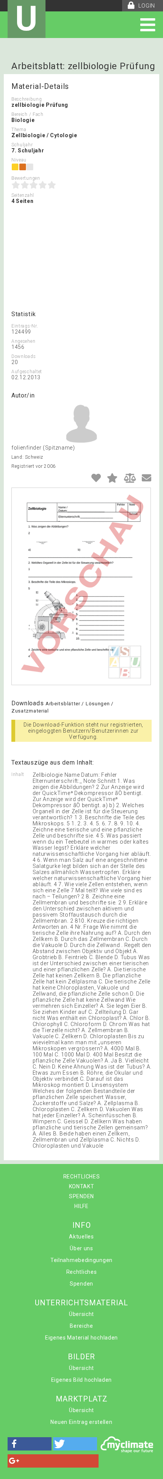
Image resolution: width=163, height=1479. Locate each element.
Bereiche (81, 1326)
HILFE (81, 1206)
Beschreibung (26, 99)
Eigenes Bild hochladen (81, 1380)
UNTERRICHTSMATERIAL (81, 1302)
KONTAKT (81, 1186)
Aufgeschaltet (26, 371)
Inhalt (17, 774)
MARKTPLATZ (82, 1398)
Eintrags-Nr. (24, 326)
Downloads (23, 356)
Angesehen (23, 341)
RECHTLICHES (81, 1176)
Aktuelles (81, 1237)
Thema (19, 129)
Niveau (19, 160)
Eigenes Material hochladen (81, 1338)
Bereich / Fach (27, 114)
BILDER (81, 1356)
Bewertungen (25, 178)
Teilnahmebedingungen (81, 1260)
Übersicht (81, 1314)
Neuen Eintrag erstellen (81, 1422)
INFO (81, 1225)
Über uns (81, 1248)
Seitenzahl (22, 195)
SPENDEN (81, 1196)
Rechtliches (81, 1272)
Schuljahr (22, 144)
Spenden (81, 1284)
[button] (30, 1443)
